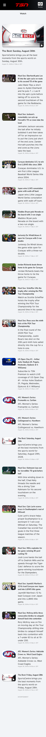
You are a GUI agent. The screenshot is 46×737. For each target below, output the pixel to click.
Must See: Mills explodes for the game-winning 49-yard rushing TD (30, 551)
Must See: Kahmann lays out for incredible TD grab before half (30, 471)
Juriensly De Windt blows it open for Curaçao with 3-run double (30, 238)
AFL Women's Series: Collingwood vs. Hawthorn (29, 419)
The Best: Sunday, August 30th (18, 50)
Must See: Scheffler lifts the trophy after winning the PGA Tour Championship (30, 291)
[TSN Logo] (22, 5)
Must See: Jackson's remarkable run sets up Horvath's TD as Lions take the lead (31, 118)
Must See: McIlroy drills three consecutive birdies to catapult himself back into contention (31, 616)
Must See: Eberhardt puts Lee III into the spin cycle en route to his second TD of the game (30, 78)
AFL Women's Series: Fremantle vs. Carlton (27, 399)
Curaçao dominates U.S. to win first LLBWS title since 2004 (31, 163)
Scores (40, 7)
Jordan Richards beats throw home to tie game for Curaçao (30, 266)
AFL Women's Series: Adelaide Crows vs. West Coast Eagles (31, 653)
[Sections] (4, 4)
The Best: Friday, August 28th (30, 675)
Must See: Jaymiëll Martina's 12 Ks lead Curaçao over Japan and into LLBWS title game (31, 586)
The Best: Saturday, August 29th (29, 440)
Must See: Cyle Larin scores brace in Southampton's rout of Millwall (31, 509)
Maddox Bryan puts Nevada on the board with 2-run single (30, 213)
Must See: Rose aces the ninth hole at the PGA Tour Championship (30, 323)
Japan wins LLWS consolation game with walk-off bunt (30, 190)
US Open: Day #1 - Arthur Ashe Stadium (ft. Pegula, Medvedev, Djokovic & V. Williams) (29, 363)
